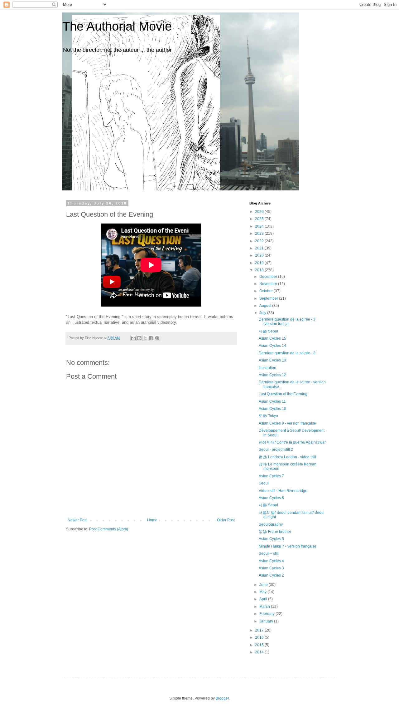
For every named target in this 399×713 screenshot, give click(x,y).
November (268, 284)
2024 (260, 226)
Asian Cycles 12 (272, 375)
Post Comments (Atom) (108, 529)
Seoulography (271, 524)
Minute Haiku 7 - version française (287, 546)
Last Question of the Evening (283, 394)
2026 (260, 211)
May (263, 592)
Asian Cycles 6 (271, 498)
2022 (260, 241)
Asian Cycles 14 (272, 345)
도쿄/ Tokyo (268, 416)
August (265, 305)
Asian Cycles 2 (271, 575)
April (263, 599)
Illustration (267, 368)
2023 (260, 233)
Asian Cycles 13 (272, 360)
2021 (260, 248)
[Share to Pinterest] (157, 338)
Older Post (226, 520)
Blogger (222, 698)
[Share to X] (145, 338)
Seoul (264, 483)
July (263, 313)
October (266, 291)
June (264, 585)
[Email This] (133, 338)
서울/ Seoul (268, 331)
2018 (260, 270)
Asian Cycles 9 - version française (287, 423)
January (266, 621)
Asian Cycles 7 (271, 476)
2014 (260, 652)
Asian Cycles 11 (272, 401)
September (269, 298)
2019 (260, 263)
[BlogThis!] (139, 338)
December (268, 276)
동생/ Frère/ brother (275, 531)
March (265, 606)
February (267, 614)
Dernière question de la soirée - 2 (287, 353)
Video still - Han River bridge (283, 491)
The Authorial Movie (117, 26)
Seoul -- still (269, 553)
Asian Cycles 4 (271, 561)
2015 (260, 645)
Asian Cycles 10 (272, 408)
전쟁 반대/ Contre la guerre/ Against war (292, 442)
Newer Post (77, 520)
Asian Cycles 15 (272, 338)
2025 (260, 219)
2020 (260, 255)
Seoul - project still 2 (276, 449)
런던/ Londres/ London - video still (287, 457)
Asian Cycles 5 (271, 539)
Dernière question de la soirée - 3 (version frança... (287, 321)
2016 (260, 637)
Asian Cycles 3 (271, 568)
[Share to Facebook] (151, 338)
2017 (260, 630)
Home (152, 520)
